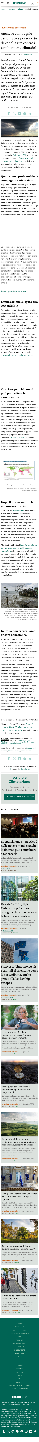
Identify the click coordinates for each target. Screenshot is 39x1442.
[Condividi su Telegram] (30, 113)
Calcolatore (19, 1350)
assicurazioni (26, 751)
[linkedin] (30, 1431)
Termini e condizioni (19, 1389)
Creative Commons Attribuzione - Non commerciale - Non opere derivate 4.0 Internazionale (18, 742)
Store (11, 3)
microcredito (18, 510)
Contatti (19, 1369)
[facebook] (4, 1431)
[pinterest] (12, 1431)
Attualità (19, 1324)
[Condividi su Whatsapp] (24, 113)
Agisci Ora (19, 1353)
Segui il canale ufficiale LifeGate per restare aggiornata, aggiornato (17, 727)
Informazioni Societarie (19, 1386)
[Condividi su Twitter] (14, 113)
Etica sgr (17, 1312)
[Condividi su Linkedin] (19, 113)
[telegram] (35, 1431)
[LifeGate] (19, 2)
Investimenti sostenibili (13, 27)
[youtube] (21, 1431)
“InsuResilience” (17, 437)
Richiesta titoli (19, 1343)
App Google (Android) (20, 1333)
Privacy (19, 1382)
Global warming (14, 751)
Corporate (19, 1347)
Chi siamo (19, 1372)
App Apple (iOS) (19, 1330)
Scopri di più (25, 769)
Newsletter (19, 1327)
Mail (19, 1379)
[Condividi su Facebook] (9, 113)
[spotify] (17, 1431)
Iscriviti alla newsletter (18, 797)
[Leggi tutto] (36, 809)
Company (19, 1366)
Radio (19, 1337)
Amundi (15, 933)
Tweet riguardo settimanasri (13, 291)
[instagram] (26, 1431)
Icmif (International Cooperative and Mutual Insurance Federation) (19, 548)
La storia (20, 1376)
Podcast (19, 1340)
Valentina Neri (27, 54)
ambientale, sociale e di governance (17, 355)
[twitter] (8, 1431)
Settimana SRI (19, 155)
